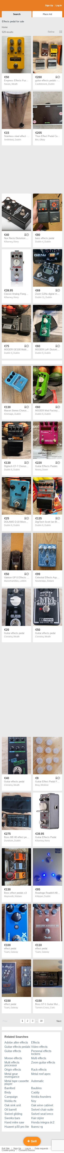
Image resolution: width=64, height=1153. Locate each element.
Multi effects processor (11, 1064)
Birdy (7, 1092)
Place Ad (47, 14)
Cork (52, 1007)
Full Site (6, 1148)
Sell (33, 1141)
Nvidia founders (41, 1096)
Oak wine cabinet (42, 1105)
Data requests (41, 1148)
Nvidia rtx (10, 1101)
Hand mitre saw (14, 1122)
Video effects (39, 1046)
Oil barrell (10, 1109)
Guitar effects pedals (17, 1046)
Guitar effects (12, 1051)
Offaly (42, 139)
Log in (28, 1148)
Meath (15, 84)
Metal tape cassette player (16, 1082)
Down (45, 469)
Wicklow (45, 785)
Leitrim (23, 581)
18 (41, 1021)
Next (59, 1021)
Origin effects (12, 1069)
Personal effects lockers (41, 1052)
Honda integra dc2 (42, 1122)
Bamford (9, 1088)
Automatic (37, 1081)
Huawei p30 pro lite (16, 1126)
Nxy (33, 1101)
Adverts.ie (16, 6)
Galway (14, 952)
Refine (51, 32)
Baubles (36, 1088)
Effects (35, 1042)
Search (16, 14)
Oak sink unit (12, 1105)
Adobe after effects (16, 1042)
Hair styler (37, 1118)
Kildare (50, 581)
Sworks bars (12, 1118)
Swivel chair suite (42, 1109)
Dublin (51, 84)
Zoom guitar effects (43, 1062)
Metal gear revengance (11, 1075)
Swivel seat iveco (42, 1113)
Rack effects (39, 1069)
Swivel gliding (13, 1113)
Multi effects (38, 1058)
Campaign (11, 1096)
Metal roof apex (40, 1073)
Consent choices (27, 1150)
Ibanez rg (37, 1126)
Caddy (35, 1092)
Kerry (16, 241)
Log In (59, 5)
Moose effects (13, 1058)
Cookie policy (8, 1150)
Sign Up (49, 5)
